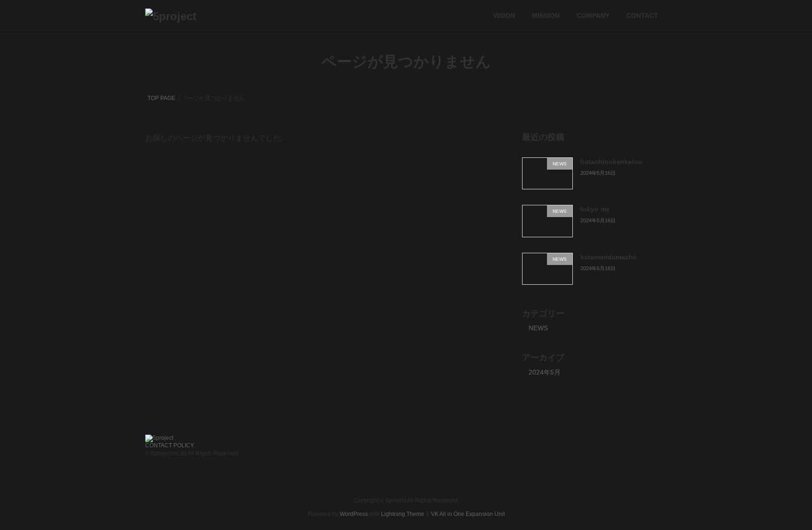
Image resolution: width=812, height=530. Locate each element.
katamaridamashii (608, 257)
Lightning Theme (402, 513)
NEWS (538, 328)
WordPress (354, 513)
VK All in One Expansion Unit (468, 513)
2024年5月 (545, 372)
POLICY (183, 445)
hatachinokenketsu (611, 161)
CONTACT (158, 445)
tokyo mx (595, 209)
